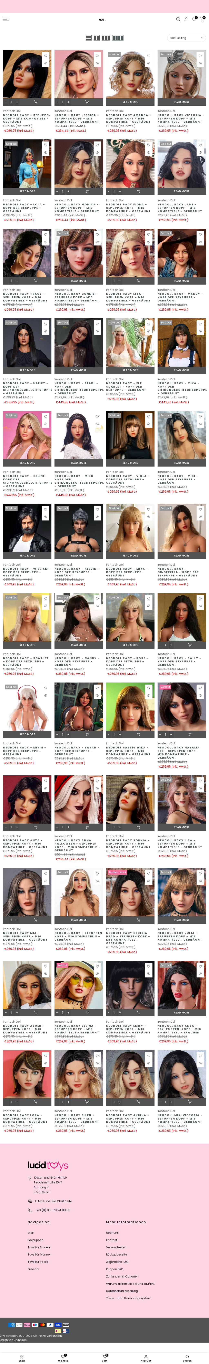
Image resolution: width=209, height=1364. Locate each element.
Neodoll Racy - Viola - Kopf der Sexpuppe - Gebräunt (128, 479)
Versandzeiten (116, 1247)
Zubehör (33, 1269)
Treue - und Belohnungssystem (128, 1298)
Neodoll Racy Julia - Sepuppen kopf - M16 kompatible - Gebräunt (180, 936)
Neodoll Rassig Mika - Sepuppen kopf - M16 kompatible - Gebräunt (128, 751)
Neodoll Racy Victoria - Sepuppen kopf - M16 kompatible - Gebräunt (181, 118)
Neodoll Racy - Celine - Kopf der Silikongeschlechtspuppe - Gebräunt (28, 481)
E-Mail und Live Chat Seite (53, 1201)
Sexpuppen (35, 1240)
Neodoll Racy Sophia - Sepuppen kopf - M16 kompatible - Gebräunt (128, 843)
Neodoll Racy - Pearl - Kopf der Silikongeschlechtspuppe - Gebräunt (79, 388)
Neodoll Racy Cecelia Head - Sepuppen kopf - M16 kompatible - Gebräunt (128, 938)
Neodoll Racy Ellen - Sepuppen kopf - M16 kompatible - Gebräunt (76, 1118)
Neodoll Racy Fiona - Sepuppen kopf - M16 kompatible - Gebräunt (128, 208)
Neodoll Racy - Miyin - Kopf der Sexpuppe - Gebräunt (24, 751)
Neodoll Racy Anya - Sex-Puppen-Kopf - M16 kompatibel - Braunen (179, 1029)
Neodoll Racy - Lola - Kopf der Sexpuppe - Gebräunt (24, 208)
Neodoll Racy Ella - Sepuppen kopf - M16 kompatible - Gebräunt (128, 297)
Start (31, 1233)
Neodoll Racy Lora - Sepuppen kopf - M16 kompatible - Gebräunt (25, 1118)
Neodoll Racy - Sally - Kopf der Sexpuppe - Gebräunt (179, 661)
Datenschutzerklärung (122, 1291)
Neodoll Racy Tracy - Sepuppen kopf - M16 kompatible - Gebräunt (25, 297)
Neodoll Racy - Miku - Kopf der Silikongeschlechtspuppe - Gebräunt (79, 481)
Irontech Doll (12, 111)
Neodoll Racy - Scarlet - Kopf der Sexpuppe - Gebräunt (26, 661)
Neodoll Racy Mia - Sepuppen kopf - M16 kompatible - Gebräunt (25, 936)
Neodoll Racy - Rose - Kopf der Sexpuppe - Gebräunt (127, 661)
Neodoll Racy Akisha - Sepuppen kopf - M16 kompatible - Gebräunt (128, 1118)
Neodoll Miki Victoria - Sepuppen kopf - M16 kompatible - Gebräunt (180, 1118)
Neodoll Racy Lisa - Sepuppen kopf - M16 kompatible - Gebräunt (180, 843)
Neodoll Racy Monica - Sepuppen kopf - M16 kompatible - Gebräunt (76, 208)
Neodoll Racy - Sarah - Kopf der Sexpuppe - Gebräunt (77, 751)
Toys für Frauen (39, 1247)
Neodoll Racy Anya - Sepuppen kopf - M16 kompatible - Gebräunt (25, 843)
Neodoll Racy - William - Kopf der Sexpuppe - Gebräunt (27, 572)
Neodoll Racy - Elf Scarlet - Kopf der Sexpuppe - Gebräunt (126, 386)
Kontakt (111, 1240)
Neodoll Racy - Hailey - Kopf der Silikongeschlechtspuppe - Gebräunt (28, 388)
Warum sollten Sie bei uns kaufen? (130, 1284)
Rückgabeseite (116, 1254)
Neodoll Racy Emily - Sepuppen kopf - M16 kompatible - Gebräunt (128, 1029)
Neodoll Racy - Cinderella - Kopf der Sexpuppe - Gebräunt (178, 572)
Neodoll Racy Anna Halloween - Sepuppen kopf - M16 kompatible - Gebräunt (77, 845)
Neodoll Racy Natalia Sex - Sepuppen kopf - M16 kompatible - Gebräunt (179, 753)
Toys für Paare (38, 1262)
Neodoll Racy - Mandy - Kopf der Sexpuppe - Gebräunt (180, 297)
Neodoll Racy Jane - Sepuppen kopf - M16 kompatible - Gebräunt (180, 208)
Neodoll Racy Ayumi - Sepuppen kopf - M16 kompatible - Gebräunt (25, 1029)
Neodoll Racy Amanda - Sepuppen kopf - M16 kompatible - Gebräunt (128, 118)
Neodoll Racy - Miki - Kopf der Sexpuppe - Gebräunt (178, 479)
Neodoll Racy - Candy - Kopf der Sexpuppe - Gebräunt (77, 661)
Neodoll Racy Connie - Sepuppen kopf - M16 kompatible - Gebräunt (76, 297)
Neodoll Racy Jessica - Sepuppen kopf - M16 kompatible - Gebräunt (76, 118)
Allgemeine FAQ (117, 1262)
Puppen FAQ (114, 1269)
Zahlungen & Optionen (122, 1276)
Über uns (112, 1233)
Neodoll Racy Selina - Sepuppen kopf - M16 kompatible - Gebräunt (76, 1029)
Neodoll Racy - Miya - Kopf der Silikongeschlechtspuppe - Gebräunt (182, 388)
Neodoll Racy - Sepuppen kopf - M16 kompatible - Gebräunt (27, 118)
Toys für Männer (39, 1254)
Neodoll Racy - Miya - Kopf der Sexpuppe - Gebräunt (127, 572)
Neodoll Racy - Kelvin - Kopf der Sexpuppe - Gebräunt (77, 572)
